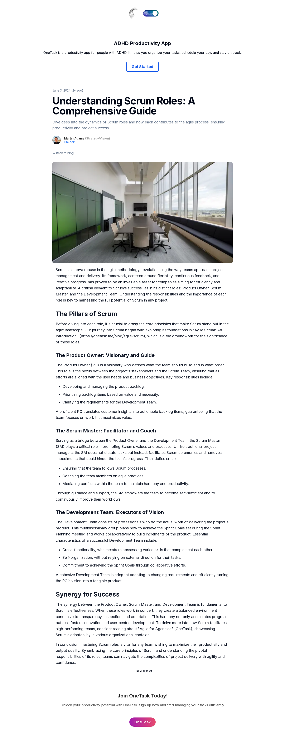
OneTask (183, 629)
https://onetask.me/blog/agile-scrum (112, 336)
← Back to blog (63, 153)
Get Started (142, 66)
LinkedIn (70, 142)
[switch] (150, 13)
